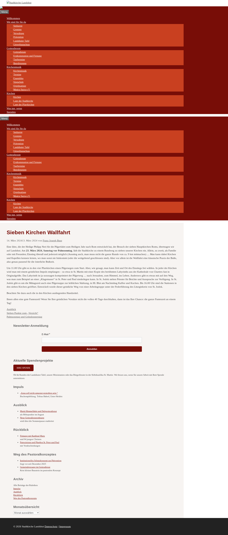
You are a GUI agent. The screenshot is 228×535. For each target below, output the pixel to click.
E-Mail (45, 334)
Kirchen (11, 93)
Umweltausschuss (21, 44)
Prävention (18, 37)
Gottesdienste (14, 48)
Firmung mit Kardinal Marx (32, 436)
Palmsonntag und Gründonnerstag (24, 316)
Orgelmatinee (19, 86)
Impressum (65, 526)
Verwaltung (18, 33)
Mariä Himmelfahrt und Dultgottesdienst (38, 411)
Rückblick (18, 495)
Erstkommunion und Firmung (27, 56)
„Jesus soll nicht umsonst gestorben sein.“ (39, 393)
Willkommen (13, 18)
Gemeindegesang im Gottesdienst (35, 467)
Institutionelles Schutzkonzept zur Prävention (40, 460)
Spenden (11, 112)
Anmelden (92, 349)
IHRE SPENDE (23, 368)
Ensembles (18, 78)
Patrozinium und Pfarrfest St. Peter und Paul (39, 442)
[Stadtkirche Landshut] (12, 8)
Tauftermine (19, 59)
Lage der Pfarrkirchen (23, 104)
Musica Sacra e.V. (21, 89)
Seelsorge (17, 26)
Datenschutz (51, 526)
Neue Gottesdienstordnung (32, 417)
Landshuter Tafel (21, 41)
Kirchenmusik (14, 67)
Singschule (18, 82)
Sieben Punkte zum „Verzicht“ (22, 313)
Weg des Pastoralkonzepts (25, 498)
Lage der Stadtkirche (23, 101)
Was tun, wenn (14, 108)
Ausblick (11, 309)
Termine (17, 74)
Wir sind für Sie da (16, 22)
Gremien (17, 29)
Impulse (17, 488)
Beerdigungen (19, 63)
